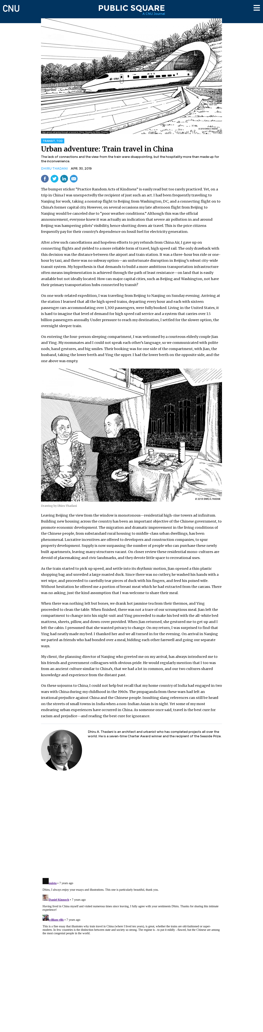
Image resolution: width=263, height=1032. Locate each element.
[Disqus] (131, 825)
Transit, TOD (53, 141)
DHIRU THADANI (54, 168)
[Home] (11, 6)
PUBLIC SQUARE (131, 8)
